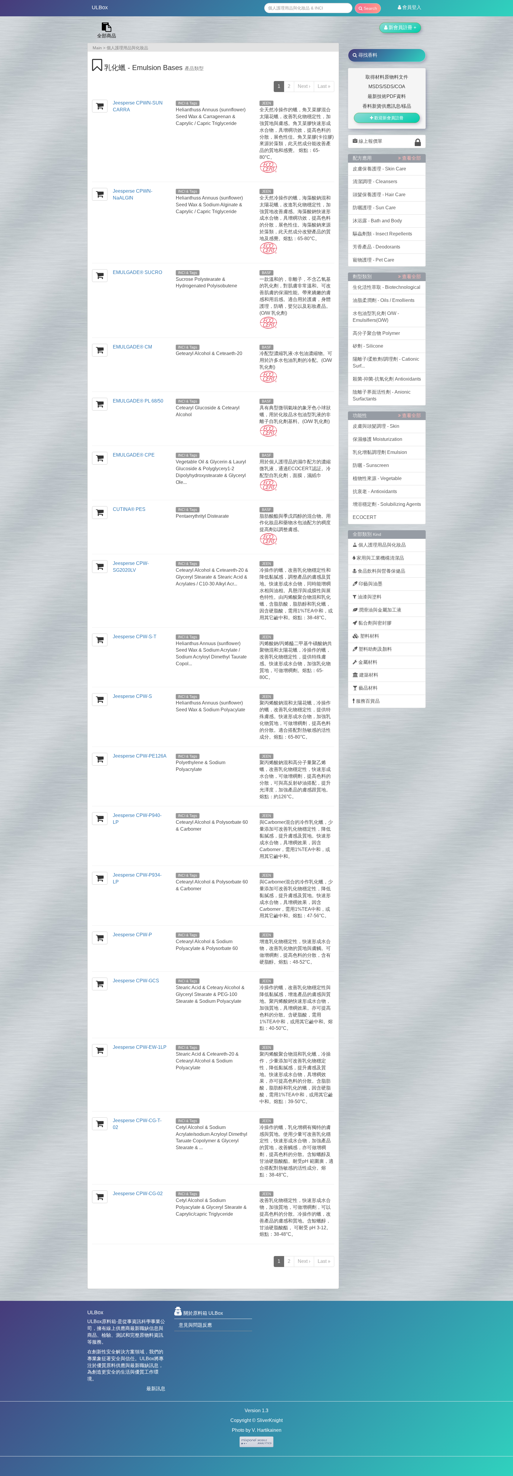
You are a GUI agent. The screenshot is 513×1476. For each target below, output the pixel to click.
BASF (266, 273)
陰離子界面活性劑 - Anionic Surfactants (382, 395)
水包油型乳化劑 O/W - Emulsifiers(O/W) (376, 317)
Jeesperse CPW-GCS (136, 980)
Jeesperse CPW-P (132, 934)
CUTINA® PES (129, 509)
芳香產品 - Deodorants (376, 246)
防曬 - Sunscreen (371, 465)
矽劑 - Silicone (368, 346)
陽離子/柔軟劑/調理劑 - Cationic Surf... (386, 362)
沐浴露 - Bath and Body (377, 220)
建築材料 (368, 674)
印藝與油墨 (369, 583)
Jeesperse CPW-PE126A (140, 755)
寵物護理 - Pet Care (373, 259)
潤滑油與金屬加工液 (379, 609)
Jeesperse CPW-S (132, 696)
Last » (324, 86)
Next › (304, 86)
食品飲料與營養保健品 (381, 571)
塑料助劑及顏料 (374, 649)
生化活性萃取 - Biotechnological (386, 287)
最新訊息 (155, 1388)
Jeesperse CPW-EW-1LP (140, 1047)
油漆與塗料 (369, 596)
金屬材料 (367, 662)
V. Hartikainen (266, 1430)
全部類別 (367, 534)
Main (97, 47)
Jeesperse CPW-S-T (134, 636)
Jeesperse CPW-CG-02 (138, 1193)
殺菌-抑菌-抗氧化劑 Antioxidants (387, 378)
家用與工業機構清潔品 (379, 557)
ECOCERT (364, 517)
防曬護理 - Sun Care (374, 207)
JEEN (266, 103)
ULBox (100, 7)
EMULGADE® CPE (134, 454)
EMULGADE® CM (132, 346)
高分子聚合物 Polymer (376, 333)
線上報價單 (369, 141)
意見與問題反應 (195, 1325)
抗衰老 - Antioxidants (375, 491)
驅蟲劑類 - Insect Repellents (382, 233)
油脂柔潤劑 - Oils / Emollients (383, 300)
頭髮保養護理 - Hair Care (379, 194)
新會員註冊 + (401, 27)
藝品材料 (367, 688)
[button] (409, 7)
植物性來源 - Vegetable (377, 478)
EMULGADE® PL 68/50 (138, 400)
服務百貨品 (367, 701)
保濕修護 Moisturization (377, 439)
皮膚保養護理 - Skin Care (379, 168)
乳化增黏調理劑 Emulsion (380, 452)
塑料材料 (369, 636)
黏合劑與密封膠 (374, 622)
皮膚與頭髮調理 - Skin (376, 426)
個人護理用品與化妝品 (127, 47)
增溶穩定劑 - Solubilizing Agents (387, 504)
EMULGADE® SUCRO (137, 272)
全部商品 (106, 35)
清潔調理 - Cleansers (375, 181)
